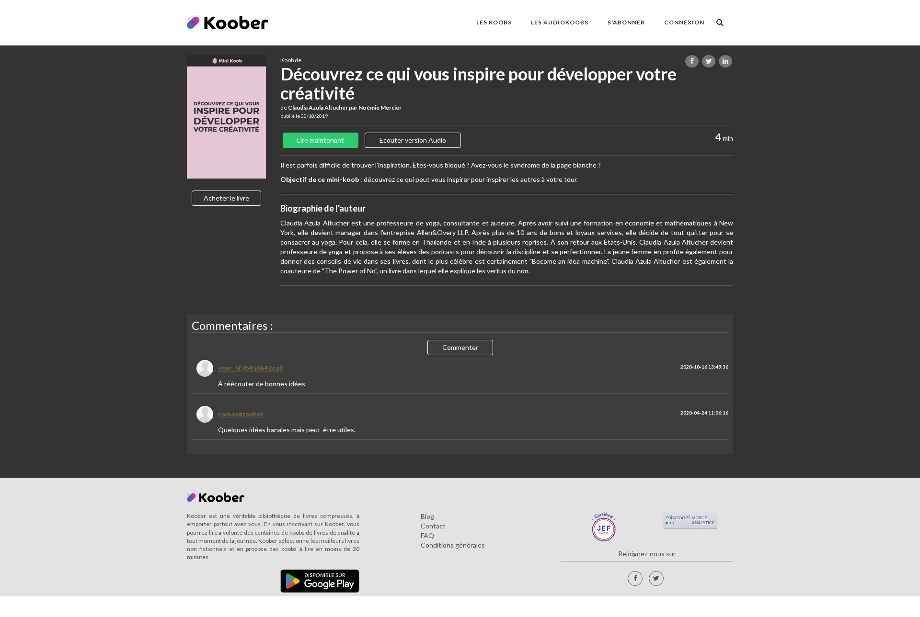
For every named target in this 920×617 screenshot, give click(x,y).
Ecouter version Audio (413, 140)
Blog (427, 516)
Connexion (684, 22)
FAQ (427, 535)
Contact (433, 526)
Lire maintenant (320, 140)
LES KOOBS (494, 22)
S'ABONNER (626, 22)
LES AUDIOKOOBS (559, 22)
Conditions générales (453, 545)
